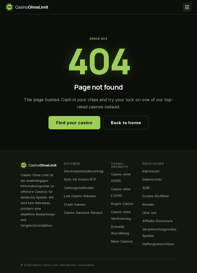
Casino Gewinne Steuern (83, 213)
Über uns (149, 213)
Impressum (151, 171)
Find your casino (74, 122)
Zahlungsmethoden (79, 188)
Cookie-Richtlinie (155, 196)
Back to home (126, 122)
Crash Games (74, 204)
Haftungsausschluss (158, 244)
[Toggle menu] (187, 7)
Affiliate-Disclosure (157, 221)
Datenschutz (152, 179)
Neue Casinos (122, 241)
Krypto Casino (122, 204)
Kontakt (148, 204)
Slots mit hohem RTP (80, 179)
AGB (145, 188)
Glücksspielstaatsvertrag (83, 171)
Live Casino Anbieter (80, 196)
